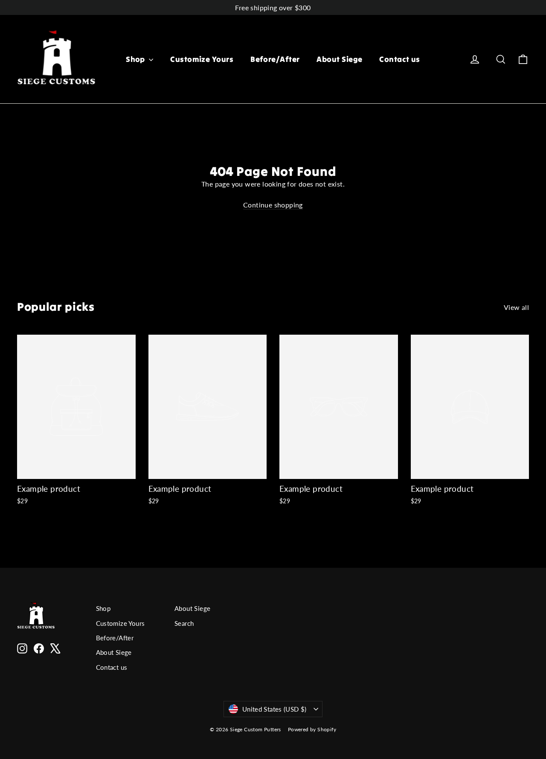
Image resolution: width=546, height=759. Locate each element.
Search (184, 623)
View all (516, 307)
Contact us (399, 59)
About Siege (339, 59)
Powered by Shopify (312, 729)
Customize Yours (201, 59)
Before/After (274, 59)
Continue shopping (273, 205)
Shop (136, 59)
